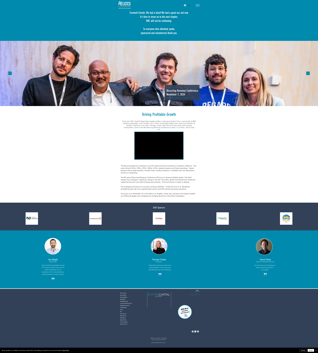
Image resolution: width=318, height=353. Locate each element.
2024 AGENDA (123, 295)
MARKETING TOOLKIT (125, 305)
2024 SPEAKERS (123, 297)
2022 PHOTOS (123, 320)
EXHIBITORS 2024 (124, 301)
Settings (303, 350)
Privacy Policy (65, 350)
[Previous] (10, 73)
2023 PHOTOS (123, 315)
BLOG (121, 309)
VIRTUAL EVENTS (124, 322)
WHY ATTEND (123, 293)
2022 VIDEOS (123, 318)
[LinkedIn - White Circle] (198, 331)
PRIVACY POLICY (123, 324)
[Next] (308, 73)
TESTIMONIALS (123, 307)
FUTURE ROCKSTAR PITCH (126, 303)
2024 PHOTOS (123, 313)
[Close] (316, 350)
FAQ (121, 311)
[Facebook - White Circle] (193, 331)
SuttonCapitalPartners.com (158, 342)
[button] (198, 5)
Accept (311, 350)
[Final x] (195, 331)
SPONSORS (122, 299)
